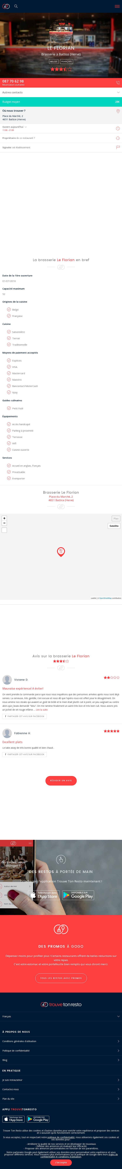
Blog (4, 1060)
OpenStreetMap (105, 598)
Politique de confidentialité (16, 1050)
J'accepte (61, 1163)
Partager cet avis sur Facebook (25, 716)
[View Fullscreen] (4, 530)
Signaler (16, 147)
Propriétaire (18, 137)
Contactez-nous (10, 1089)
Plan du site (8, 1098)
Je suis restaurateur (12, 1079)
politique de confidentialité (61, 1137)
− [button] (4, 523)
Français (6, 1016)
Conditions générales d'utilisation (19, 1041)
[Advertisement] (61, 205)
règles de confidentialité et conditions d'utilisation (79, 1155)
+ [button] (4, 518)
